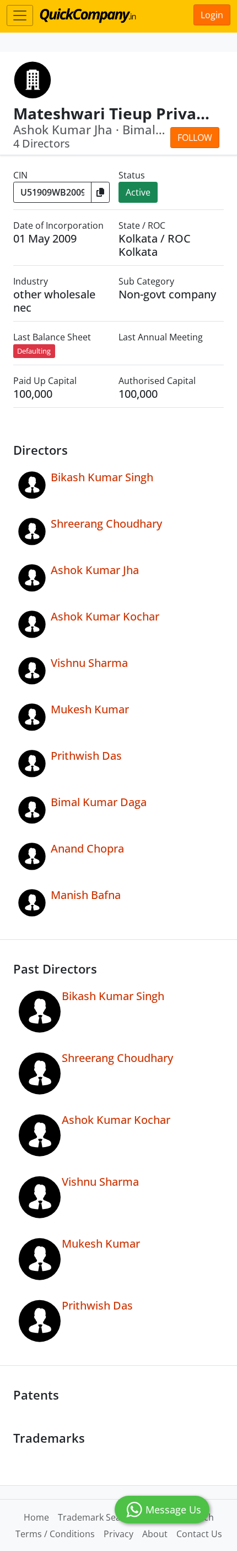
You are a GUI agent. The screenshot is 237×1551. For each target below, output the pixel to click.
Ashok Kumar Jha (95, 569)
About (155, 1534)
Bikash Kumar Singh (102, 477)
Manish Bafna (86, 894)
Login (212, 15)
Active (138, 192)
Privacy (118, 1534)
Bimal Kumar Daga (99, 802)
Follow (194, 138)
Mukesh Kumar (90, 709)
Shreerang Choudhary (106, 523)
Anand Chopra (87, 848)
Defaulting (34, 351)
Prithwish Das (86, 755)
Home (36, 1517)
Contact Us (199, 1534)
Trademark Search (96, 1517)
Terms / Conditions (55, 1534)
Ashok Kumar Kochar (105, 616)
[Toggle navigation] (20, 15)
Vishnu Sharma (89, 662)
